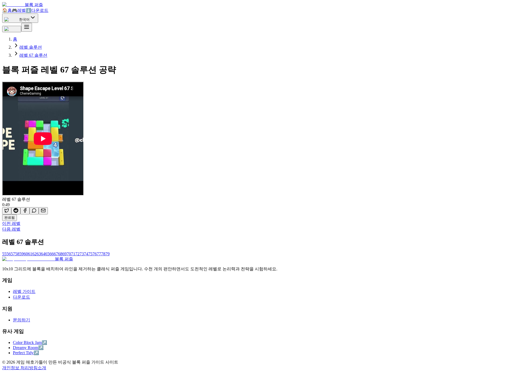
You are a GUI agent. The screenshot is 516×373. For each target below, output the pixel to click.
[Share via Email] (43, 210)
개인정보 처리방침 (20, 367)
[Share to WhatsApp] (34, 210)
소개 (42, 367)
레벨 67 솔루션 (33, 55)
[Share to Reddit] (15, 210)
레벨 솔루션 (30, 47)
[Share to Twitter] (6, 210)
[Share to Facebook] (25, 210)
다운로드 (37, 10)
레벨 (19, 10)
